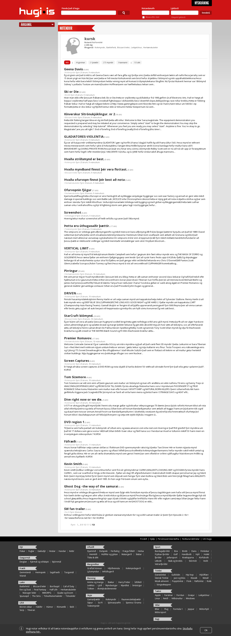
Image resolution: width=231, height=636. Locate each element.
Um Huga (207, 538)
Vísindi (23, 575)
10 (85, 524)
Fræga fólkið (129, 551)
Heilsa (141, 551)
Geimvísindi (25, 572)
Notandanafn (148, 8)
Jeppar (191, 609)
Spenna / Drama (133, 602)
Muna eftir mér (152, 17)
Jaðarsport (172, 557)
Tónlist (158, 570)
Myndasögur (112, 585)
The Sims (36, 596)
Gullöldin (175, 574)
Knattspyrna (188, 557)
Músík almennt (162, 581)
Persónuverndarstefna (168, 538)
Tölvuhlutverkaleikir (53, 596)
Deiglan (23, 561)
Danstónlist (160, 574)
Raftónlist (198, 581)
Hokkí (206, 554)
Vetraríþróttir (161, 564)
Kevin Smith (73, 464)
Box (176, 551)
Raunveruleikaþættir (131, 599)
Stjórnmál (56, 561)
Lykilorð (175, 8)
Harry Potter (124, 582)
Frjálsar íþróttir (162, 554)
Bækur (111, 582)
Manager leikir (29, 592)
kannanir (123, 62)
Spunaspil (24, 596)
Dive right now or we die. (83, 399)
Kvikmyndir (100, 47)
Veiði (205, 560)
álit (137, 62)
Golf (176, 554)
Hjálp (152, 538)
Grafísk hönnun (94, 568)
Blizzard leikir (123, 47)
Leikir (22, 582)
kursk (89, 38)
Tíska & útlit (92, 557)
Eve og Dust (25, 589)
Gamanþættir (93, 599)
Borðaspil (54, 586)
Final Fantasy (40, 589)
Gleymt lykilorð (178, 17)
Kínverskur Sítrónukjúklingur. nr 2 (89, 114)
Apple (158, 595)
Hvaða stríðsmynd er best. (84, 159)
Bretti (67, 95)
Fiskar (22, 551)
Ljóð (100, 585)
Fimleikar (205, 551)
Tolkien (90, 588)
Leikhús (90, 585)
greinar (80, 62)
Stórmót (193, 560)
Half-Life (53, 589)
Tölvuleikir (70, 596)
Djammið (91, 551)
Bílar (157, 609)
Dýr (21, 547)
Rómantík (61, 606)
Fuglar (31, 551)
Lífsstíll (90, 547)
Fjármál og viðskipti (39, 561)
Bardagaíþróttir (162, 551)
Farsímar (168, 595)
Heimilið (93, 554)
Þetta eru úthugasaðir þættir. (87, 226)
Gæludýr (42, 551)
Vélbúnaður (177, 598)
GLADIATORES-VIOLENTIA (83, 136)
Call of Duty (68, 586)
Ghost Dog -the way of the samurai (91, 486)
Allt (67, 62)
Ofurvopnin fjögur (77, 190)
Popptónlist (177, 581)
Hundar (62, 551)
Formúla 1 (178, 609)
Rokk (209, 581)
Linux (157, 598)
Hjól (198, 554)
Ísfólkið (138, 582)
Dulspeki (103, 551)
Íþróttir (158, 557)
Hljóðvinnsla (114, 568)
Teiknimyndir (71, 229)
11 (87, 524)
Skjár (89, 595)
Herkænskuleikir (150, 47)
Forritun (180, 595)
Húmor (49, 606)
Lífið (22, 602)
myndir (108, 62)
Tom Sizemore (75, 377)
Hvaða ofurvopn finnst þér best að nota (94, 180)
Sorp (22, 610)
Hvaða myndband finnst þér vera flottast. (95, 169)
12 (90, 524)
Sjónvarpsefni (114, 602)
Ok (205, 630)
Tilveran (31, 610)
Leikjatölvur (136, 47)
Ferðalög (115, 551)
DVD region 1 (74, 422)
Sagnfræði (55, 572)
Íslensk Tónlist (161, 578)
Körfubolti (204, 557)
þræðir (94, 62)
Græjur (191, 595)
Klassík (194, 578)
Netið (165, 598)
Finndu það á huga (70, 8)
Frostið (143, 538)
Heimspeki (40, 572)
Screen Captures (76, 361)
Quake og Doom (65, 592)
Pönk (189, 581)
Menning (91, 578)
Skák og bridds (175, 560)
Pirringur (71, 271)
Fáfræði (70, 441)
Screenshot (72, 212)
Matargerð (127, 554)
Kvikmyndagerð (133, 568)
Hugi (157, 619)
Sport (157, 547)
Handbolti (186, 554)
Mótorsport (160, 612)
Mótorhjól (204, 609)
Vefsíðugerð (70, 215)
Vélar (157, 605)
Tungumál (69, 572)
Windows (190, 598)
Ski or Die (71, 92)
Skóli (72, 606)
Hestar (52, 551)
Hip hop (190, 574)
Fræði (22, 568)
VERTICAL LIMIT (76, 248)
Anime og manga (95, 582)
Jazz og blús (179, 578)
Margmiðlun (93, 564)
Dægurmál (25, 557)
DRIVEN (70, 293)
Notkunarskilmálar (191, 538)
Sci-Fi (67, 512)
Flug (166, 609)
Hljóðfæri (204, 574)
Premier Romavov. (78, 338)
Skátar (139, 554)
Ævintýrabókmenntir (107, 588)
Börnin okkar (26, 606)
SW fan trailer (74, 509)
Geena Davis (73, 69)
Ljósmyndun (93, 571)
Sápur (90, 602)
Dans (193, 551)
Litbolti (158, 560)
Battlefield (111, 47)
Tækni (158, 591)
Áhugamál (26, 24)
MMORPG (46, 592)
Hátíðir (39, 606)
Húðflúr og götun (109, 554)
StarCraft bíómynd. (78, 316)
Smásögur (137, 585)
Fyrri (73, 524)
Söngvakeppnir (164, 584)
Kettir (71, 551)
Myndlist (125, 585)
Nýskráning (202, 3)
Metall (206, 578)
